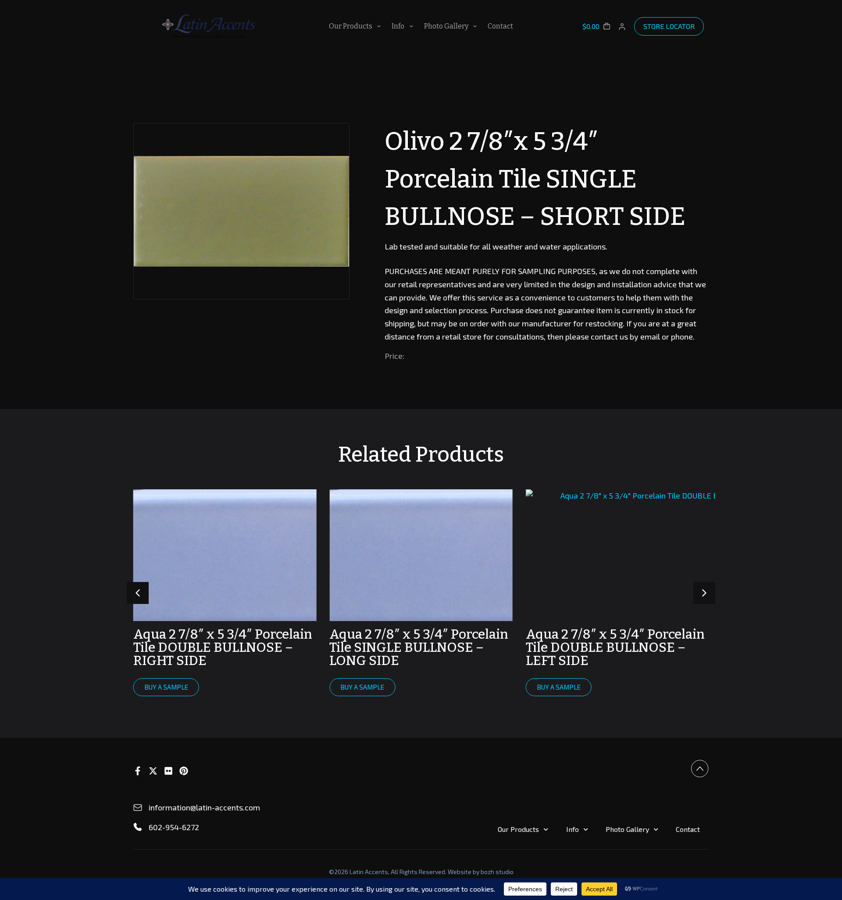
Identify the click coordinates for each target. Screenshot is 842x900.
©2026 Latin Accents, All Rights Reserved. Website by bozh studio (421, 871)
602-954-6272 (174, 827)
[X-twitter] (153, 770)
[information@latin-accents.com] (137, 807)
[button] (704, 593)
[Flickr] (168, 770)
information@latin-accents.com (204, 807)
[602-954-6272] (137, 827)
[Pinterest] (183, 770)
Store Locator (669, 26)
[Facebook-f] (137, 770)
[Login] (622, 26)
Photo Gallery (446, 26)
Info (398, 26)
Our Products (350, 26)
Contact (500, 26)
